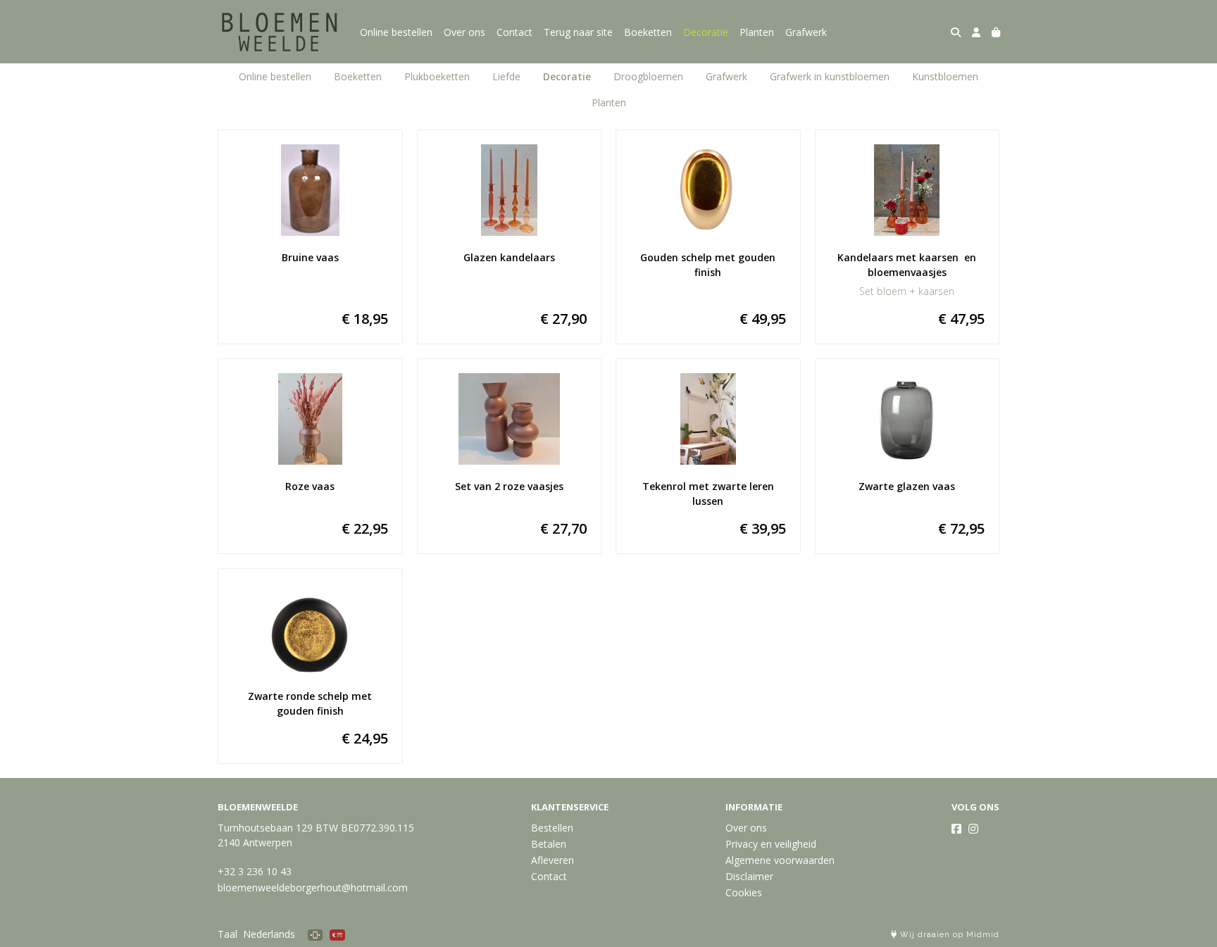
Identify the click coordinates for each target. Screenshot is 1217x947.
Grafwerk (806, 32)
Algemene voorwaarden (780, 860)
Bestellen (552, 827)
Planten (756, 32)
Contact (514, 32)
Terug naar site (578, 32)
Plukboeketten (437, 76)
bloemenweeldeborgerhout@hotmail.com (313, 887)
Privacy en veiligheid (770, 844)
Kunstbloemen (945, 76)
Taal (227, 934)
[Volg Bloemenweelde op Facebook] (956, 828)
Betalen (548, 844)
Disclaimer (749, 876)
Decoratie (705, 32)
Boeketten (648, 32)
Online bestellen (396, 32)
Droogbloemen (648, 76)
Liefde (506, 76)
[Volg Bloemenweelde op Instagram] (973, 828)
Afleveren (552, 860)
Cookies (743, 892)
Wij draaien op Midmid (948, 934)
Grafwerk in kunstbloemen (830, 76)
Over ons (464, 32)
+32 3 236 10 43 (255, 871)
